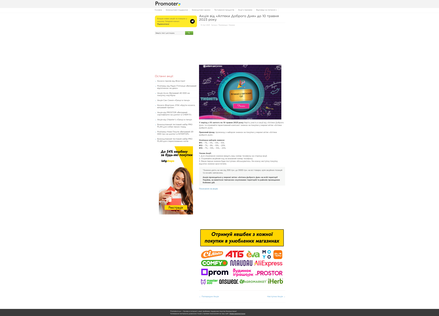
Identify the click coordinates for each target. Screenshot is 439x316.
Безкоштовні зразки (201, 10)
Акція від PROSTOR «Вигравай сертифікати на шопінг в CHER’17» (174, 113)
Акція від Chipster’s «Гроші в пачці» (174, 119)
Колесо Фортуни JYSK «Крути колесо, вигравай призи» (176, 106)
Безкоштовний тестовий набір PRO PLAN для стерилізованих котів (174, 140)
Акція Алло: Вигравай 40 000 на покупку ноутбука (173, 94)
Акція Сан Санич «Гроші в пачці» (173, 100)
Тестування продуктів (224, 10)
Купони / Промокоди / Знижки (223, 25)
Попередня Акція (209, 296)
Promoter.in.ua (175, 311)
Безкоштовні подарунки (177, 10)
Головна (158, 10)
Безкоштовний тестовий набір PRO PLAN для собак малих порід (174, 125)
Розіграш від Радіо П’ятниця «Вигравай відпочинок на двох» (176, 87)
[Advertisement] (242, 46)
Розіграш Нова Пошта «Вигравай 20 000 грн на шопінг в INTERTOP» (175, 133)
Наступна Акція (276, 296)
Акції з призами (245, 10)
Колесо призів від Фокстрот (171, 81)
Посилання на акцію (208, 189)
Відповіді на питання (266, 10)
